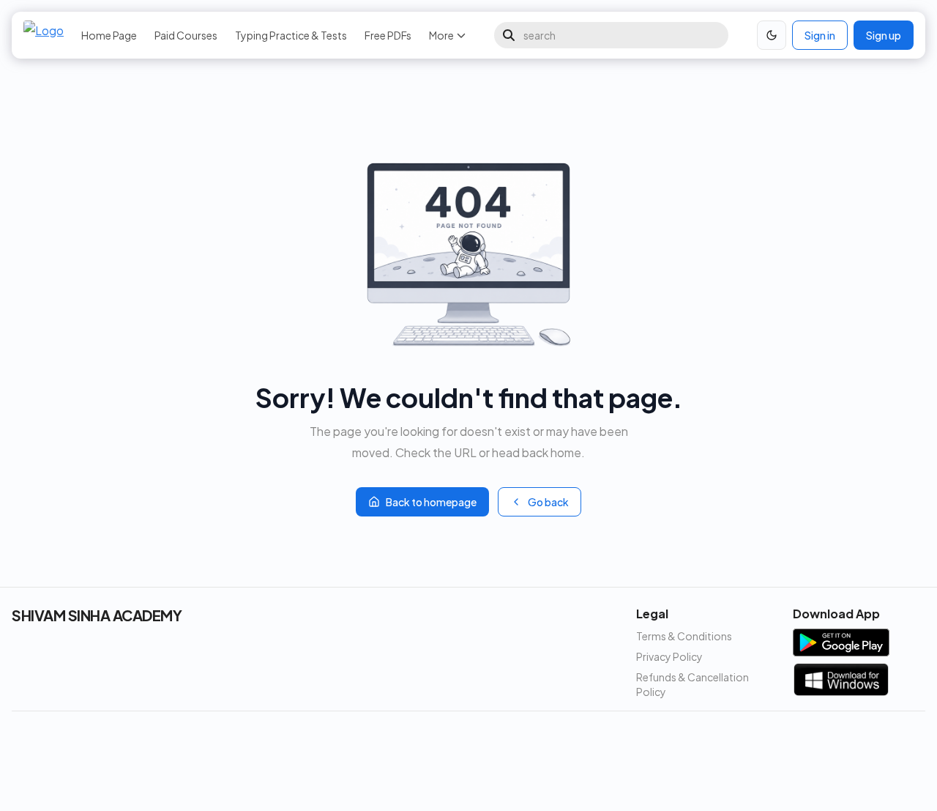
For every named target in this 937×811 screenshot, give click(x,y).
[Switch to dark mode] (771, 35)
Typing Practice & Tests (291, 35)
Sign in (820, 35)
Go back (548, 501)
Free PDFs (388, 35)
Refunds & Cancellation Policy (692, 684)
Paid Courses (185, 35)
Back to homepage (431, 501)
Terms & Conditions (684, 635)
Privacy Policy (669, 656)
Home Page (109, 35)
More (441, 35)
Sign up (883, 35)
